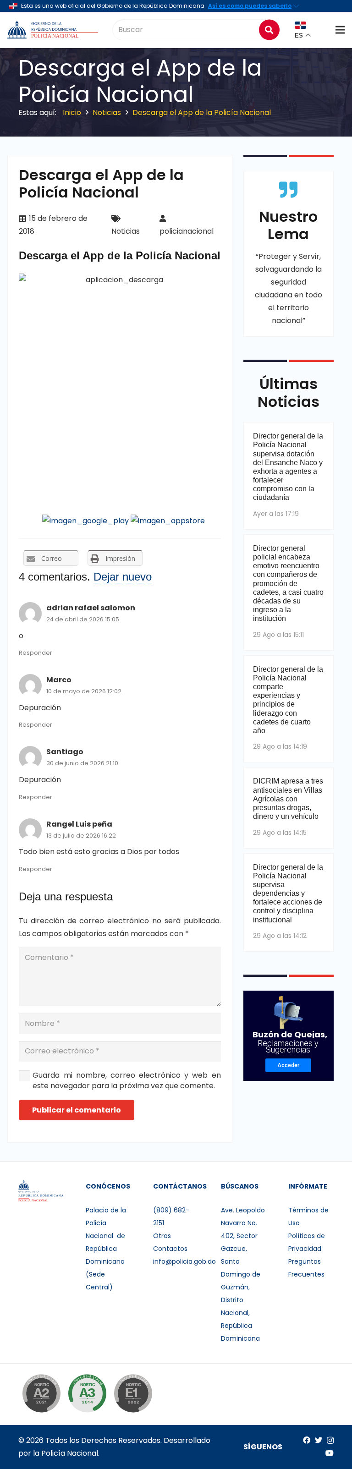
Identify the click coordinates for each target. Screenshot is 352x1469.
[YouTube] (329, 1453)
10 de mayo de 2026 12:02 (83, 691)
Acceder (288, 1065)
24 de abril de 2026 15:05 (82, 619)
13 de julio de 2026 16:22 (81, 835)
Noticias (125, 231)
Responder (35, 653)
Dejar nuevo (123, 576)
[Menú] (340, 29)
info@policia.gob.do (184, 1261)
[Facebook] (306, 1440)
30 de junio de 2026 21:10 (82, 763)
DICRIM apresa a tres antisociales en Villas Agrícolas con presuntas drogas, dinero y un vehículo (288, 798)
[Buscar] (269, 29)
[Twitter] (318, 1440)
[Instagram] (330, 1440)
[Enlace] (53, 30)
